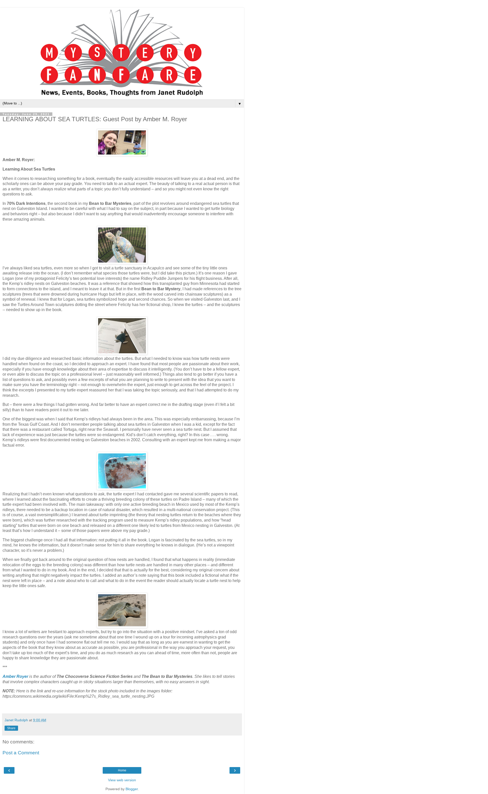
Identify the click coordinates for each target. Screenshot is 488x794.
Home (122, 770)
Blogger (132, 789)
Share (11, 728)
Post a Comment (21, 752)
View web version (122, 780)
